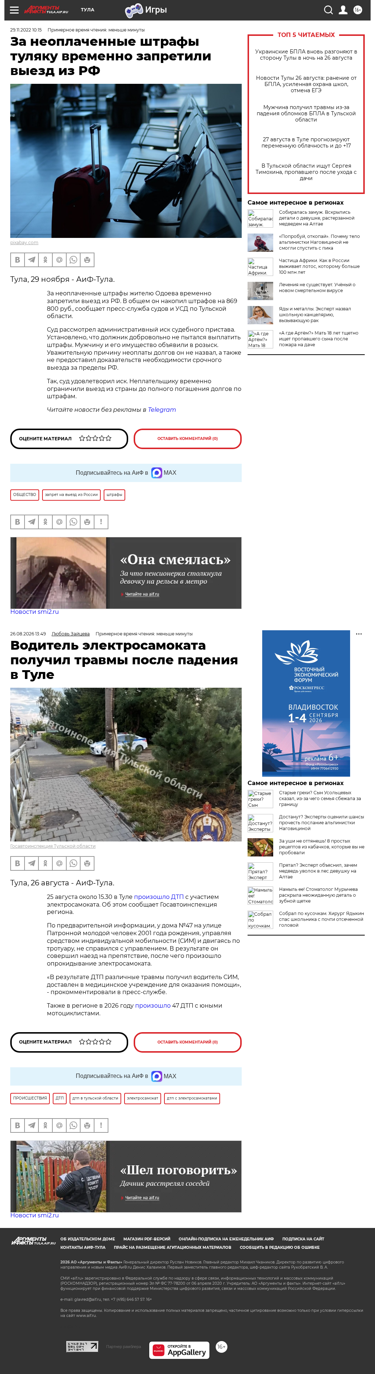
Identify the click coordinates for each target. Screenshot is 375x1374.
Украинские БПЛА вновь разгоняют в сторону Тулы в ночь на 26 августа (306, 55)
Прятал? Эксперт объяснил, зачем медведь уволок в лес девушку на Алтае (318, 871)
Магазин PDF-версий (146, 1239)
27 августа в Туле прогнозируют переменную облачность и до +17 (306, 143)
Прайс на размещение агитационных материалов (172, 1247)
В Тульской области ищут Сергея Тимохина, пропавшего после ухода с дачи (306, 172)
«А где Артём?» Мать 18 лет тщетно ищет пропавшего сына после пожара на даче (319, 338)
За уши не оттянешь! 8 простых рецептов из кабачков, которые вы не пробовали (321, 846)
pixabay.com (24, 242)
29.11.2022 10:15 (26, 30)
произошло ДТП (159, 896)
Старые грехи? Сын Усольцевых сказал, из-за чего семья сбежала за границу (320, 798)
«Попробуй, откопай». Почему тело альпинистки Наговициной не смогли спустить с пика (319, 242)
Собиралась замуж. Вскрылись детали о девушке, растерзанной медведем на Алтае (316, 218)
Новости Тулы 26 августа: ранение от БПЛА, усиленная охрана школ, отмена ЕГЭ (306, 84)
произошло (153, 1005)
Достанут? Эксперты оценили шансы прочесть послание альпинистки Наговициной (321, 822)
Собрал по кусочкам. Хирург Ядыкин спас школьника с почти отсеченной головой (321, 919)
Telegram (162, 409)
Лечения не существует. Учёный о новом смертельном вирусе (317, 287)
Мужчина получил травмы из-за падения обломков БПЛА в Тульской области (306, 113)
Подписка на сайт (303, 1239)
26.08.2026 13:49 (28, 633)
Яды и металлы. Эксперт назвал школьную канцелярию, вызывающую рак (315, 314)
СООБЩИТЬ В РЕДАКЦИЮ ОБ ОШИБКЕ (280, 1247)
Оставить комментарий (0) (187, 438)
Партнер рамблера (123, 1346)
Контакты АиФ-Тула (82, 1247)
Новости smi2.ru (34, 611)
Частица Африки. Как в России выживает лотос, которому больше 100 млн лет (319, 266)
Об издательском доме (87, 1239)
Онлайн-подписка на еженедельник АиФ (226, 1239)
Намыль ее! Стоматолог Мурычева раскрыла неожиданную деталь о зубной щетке (318, 895)
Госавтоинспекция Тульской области (53, 846)
